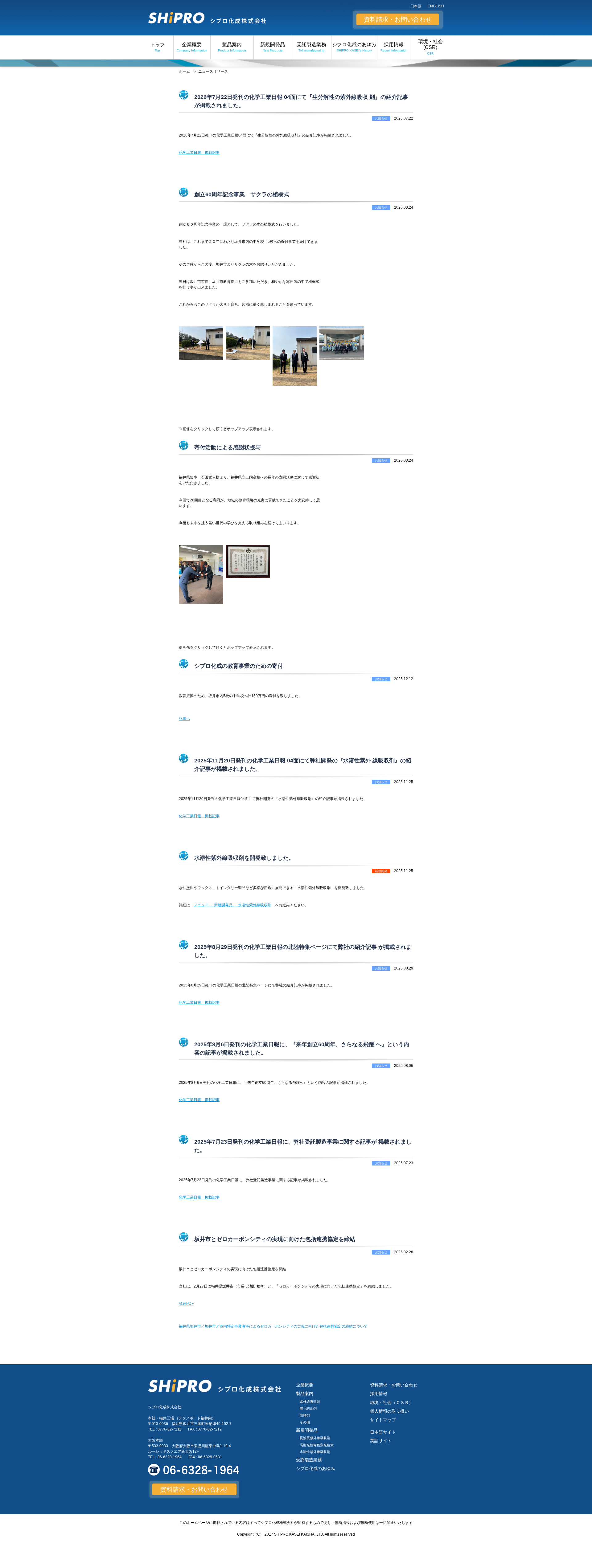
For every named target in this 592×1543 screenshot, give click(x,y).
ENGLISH (436, 6)
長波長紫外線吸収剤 (315, 1438)
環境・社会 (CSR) (430, 47)
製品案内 (232, 47)
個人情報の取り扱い (389, 1411)
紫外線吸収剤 (310, 1401)
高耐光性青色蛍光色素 (317, 1445)
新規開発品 (272, 47)
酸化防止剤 (308, 1408)
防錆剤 (305, 1415)
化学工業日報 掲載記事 (199, 152)
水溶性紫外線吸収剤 (315, 1452)
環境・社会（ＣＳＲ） (391, 1402)
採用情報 (393, 47)
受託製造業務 (311, 47)
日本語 (415, 6)
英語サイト (381, 1440)
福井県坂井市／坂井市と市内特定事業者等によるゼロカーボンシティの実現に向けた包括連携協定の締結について (273, 1326)
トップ (157, 47)
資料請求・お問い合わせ (398, 19)
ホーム (184, 71)
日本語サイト (383, 1432)
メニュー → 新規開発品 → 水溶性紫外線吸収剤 (232, 905)
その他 (305, 1422)
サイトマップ (383, 1419)
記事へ (184, 718)
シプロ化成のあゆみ (354, 47)
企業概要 (192, 47)
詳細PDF (186, 1303)
